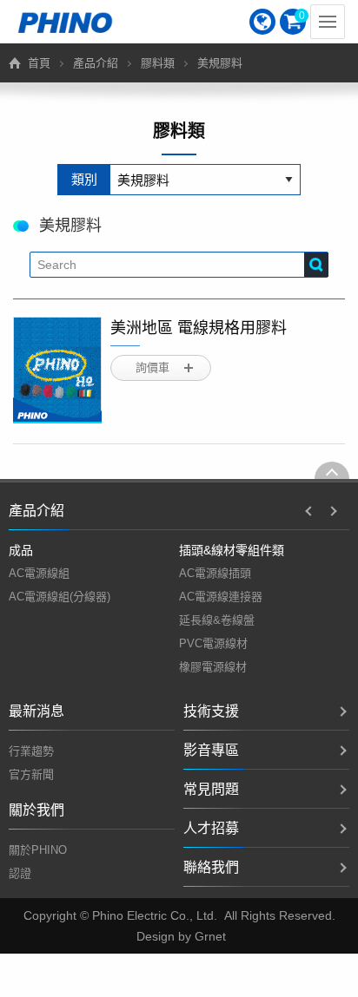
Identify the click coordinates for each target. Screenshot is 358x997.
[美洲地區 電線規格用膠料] (57, 370)
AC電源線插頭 (215, 573)
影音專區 (211, 750)
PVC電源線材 (213, 643)
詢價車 (152, 367)
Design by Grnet (181, 936)
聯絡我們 (211, 867)
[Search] (316, 265)
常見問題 (211, 789)
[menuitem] (262, 21)
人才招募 (211, 828)
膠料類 (158, 62)
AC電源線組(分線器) (59, 596)
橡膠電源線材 (213, 666)
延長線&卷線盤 (217, 619)
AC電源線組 (39, 573)
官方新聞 (31, 774)
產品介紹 (95, 62)
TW (262, 22)
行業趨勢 (31, 751)
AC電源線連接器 (220, 596)
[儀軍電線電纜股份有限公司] (65, 21)
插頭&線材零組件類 (231, 550)
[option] (94, 573)
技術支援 (211, 711)
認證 (20, 873)
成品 (21, 550)
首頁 (39, 62)
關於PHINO (38, 849)
